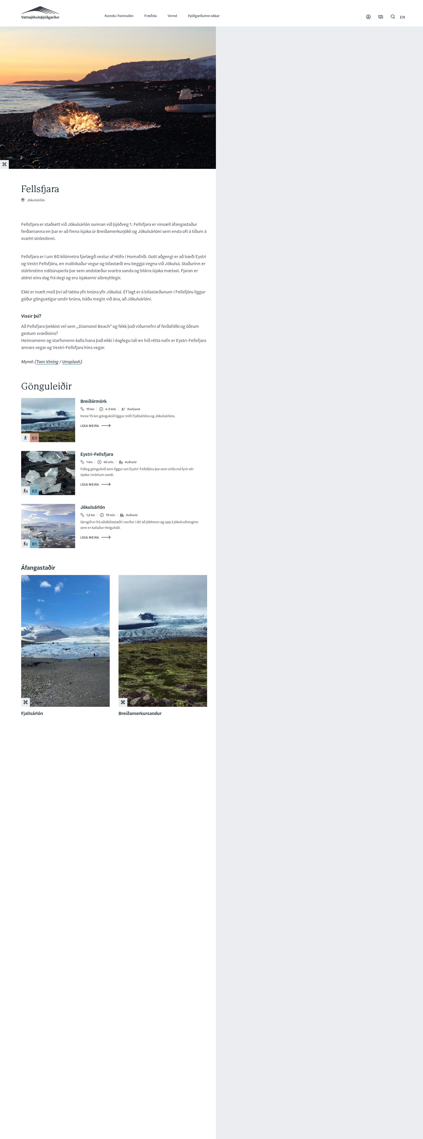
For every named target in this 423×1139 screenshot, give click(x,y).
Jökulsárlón (36, 199)
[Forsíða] (58, 13)
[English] (402, 16)
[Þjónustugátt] (368, 17)
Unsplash (71, 361)
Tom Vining (47, 361)
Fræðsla (150, 15)
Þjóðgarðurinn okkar (203, 15)
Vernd (172, 15)
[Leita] (393, 17)
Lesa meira (89, 425)
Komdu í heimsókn (119, 15)
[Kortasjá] (381, 17)
